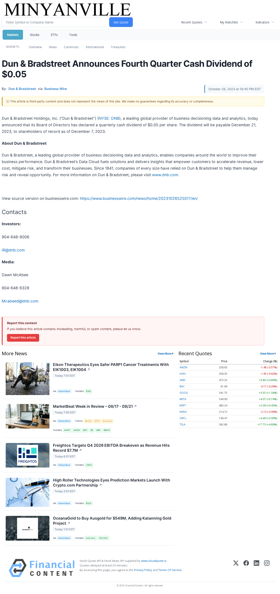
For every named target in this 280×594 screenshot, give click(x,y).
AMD (183, 380)
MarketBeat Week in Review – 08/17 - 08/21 (95, 406)
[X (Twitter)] (235, 568)
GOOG (184, 393)
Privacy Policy (143, 570)
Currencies (71, 47)
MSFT (183, 405)
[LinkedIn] (256, 568)
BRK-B (107, 430)
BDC (85, 430)
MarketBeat (64, 391)
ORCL (183, 418)
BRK (98, 430)
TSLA (183, 424)
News (53, 47)
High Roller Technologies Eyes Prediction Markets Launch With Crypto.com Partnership (111, 482)
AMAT (67, 430)
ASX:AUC (90, 538)
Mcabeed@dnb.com (20, 301)
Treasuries (118, 47)
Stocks (34, 35)
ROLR (88, 503)
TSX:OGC (103, 538)
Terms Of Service (170, 570)
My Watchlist (229, 22)
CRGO (89, 465)
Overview (35, 47)
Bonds (88, 421)
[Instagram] (266, 568)
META (183, 399)
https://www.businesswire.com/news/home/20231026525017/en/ (139, 198)
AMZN (77, 430)
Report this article (23, 337)
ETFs (54, 35)
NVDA (183, 412)
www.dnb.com (165, 174)
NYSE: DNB (109, 118)
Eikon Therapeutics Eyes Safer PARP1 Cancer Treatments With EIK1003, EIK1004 (111, 367)
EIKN (88, 391)
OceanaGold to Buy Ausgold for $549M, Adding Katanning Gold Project (112, 520)
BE (92, 430)
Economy (107, 421)
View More (165, 353)
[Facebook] (246, 568)
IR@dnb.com (13, 250)
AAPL (183, 374)
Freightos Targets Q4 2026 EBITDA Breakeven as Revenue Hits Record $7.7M (111, 448)
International (95, 47)
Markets (13, 35)
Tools (73, 35)
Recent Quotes (191, 22)
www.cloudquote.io (153, 561)
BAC (182, 386)
